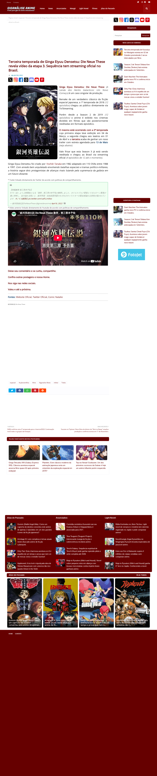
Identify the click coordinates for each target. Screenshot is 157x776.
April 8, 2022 (57, 203)
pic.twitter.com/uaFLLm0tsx (40, 198)
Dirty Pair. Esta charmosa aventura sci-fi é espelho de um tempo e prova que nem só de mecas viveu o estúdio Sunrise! (136, 93)
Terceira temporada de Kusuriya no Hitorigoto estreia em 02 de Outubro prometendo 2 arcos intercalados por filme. (137, 54)
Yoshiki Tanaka (54, 163)
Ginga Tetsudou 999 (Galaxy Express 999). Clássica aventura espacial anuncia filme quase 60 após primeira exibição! (24, 467)
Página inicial (13, 18)
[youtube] (149, 2)
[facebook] (145, 2)
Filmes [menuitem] (94, 8)
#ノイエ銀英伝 (21, 198)
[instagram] (142, 2)
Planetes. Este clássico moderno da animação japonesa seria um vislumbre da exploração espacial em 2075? (57, 467)
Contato (16, 2)
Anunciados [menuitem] (61, 8)
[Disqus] (58, 340)
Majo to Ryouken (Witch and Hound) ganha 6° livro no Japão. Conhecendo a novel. (133, 564)
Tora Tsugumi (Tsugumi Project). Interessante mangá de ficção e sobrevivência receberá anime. (79, 539)
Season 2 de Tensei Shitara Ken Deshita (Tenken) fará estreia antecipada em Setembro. (137, 67)
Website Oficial (24, 297)
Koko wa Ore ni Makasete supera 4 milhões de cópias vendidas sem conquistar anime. (130, 554)
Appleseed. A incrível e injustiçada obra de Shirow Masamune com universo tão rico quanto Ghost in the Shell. (34, 566)
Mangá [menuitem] (73, 8)
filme (34, 383)
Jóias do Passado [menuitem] (108, 8)
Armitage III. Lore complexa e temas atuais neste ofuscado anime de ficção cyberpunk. (34, 542)
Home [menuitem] (42, 8)
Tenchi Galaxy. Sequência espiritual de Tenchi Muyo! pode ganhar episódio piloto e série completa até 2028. (83, 551)
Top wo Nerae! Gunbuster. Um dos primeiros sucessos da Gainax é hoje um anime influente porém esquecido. (91, 465)
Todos (64, 383)
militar (56, 383)
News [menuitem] (50, 8)
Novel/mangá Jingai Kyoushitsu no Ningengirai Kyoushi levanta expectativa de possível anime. (133, 542)
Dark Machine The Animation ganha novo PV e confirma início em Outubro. (137, 79)
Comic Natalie (55, 297)
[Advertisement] (58, 41)
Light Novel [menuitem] (83, 8)
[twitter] (138, 2)
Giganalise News (45, 383)
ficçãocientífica (24, 383)
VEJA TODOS (141, 575)
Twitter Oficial (40, 297)
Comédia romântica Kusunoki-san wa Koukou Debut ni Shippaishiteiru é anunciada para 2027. (81, 527)
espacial (21, 18)
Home (9, 2)
